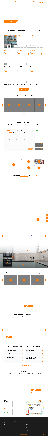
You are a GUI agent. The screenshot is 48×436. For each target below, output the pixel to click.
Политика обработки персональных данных (24, 434)
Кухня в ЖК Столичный (21, 84)
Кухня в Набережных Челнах (35, 84)
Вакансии (14, 423)
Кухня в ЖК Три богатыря (22, 48)
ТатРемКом (43, 434)
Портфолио (15, 421)
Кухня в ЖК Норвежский (9, 84)
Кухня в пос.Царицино (34, 66)
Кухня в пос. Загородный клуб (10, 66)
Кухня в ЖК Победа (21, 66)
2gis (35, 175)
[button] (2, 105)
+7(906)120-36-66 (40, 1)
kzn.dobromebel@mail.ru (7, 408)
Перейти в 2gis (24, 176)
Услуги (14, 420)
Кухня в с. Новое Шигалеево (35, 48)
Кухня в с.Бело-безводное (9, 48)
